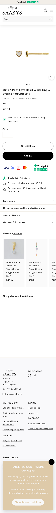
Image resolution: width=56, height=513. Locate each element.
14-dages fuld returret (14, 222)
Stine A (6, 98)
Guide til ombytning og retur (13, 415)
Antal (5, 129)
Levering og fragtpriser (13, 429)
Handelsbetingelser (37, 423)
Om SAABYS (33, 418)
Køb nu (28, 155)
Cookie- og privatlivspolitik (40, 428)
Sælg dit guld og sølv (12, 440)
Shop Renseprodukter (28, 502)
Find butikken (34, 408)
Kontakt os (33, 413)
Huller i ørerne (9, 445)
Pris (5, 103)
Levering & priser (12, 215)
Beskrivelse (9, 201)
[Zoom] (51, 77)
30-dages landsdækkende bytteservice (24, 208)
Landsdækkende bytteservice (10, 423)
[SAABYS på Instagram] (29, 375)
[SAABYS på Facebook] (35, 375)
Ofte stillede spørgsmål (13, 408)
